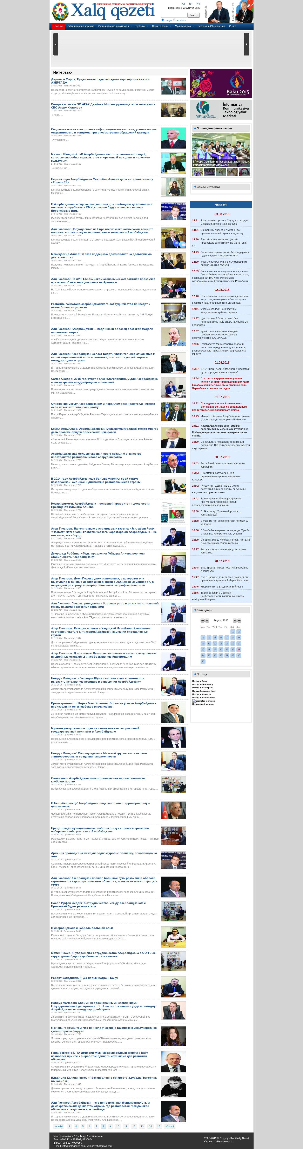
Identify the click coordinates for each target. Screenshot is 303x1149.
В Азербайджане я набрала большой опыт (82, 928)
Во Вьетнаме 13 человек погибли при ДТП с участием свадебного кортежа (225, 541)
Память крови (160, 26)
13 (142, 1126)
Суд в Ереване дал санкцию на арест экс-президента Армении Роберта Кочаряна (225, 579)
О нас (232, 26)
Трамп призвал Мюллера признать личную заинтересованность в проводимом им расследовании (217, 502)
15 (158, 1126)
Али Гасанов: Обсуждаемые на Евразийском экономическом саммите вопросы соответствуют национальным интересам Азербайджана (102, 230)
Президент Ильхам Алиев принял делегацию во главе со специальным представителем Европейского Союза (219, 407)
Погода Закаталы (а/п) (203, 691)
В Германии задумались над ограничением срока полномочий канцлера (216, 476)
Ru (198, 3)
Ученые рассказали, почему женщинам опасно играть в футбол (224, 263)
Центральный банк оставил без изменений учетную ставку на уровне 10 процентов (220, 322)
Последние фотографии (214, 128)
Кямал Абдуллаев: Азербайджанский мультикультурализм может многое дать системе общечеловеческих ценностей (104, 430)
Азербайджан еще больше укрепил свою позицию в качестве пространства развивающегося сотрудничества (96, 455)
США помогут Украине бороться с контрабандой (220, 513)
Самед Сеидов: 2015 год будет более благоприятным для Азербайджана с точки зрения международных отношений (104, 380)
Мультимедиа (183, 26)
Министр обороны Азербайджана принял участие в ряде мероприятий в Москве (225, 418)
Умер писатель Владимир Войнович (222, 586)
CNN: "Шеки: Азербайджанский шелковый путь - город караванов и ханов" (225, 371)
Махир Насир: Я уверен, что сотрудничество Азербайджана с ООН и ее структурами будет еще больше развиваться (103, 954)
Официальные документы (113, 26)
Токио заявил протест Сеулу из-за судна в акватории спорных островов (224, 222)
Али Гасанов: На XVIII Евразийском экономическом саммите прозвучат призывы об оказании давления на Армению (103, 280)
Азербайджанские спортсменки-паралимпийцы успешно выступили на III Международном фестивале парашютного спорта (220, 430)
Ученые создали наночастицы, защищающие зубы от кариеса (219, 311)
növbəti (170, 1126)
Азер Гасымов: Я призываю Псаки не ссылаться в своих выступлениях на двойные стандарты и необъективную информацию (104, 655)
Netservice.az (225, 1141)
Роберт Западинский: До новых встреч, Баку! (84, 977)
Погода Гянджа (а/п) (202, 684)
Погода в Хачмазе (201, 694)
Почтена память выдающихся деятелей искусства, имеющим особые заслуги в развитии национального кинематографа (220, 299)
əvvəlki (59, 1126)
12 (134, 1126)
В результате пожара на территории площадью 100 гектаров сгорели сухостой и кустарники (221, 445)
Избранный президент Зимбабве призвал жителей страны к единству (222, 232)
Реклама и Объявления (211, 26)
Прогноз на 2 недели (203, 704)
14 (150, 1126)
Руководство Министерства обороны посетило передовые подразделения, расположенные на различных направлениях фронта (219, 349)
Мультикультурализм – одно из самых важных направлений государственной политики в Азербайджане (95, 730)
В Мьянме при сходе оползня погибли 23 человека (225, 522)
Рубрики (140, 26)
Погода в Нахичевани (203, 697)
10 (117, 1126)
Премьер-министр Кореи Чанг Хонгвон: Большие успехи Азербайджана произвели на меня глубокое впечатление (103, 705)
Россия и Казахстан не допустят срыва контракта (224, 551)
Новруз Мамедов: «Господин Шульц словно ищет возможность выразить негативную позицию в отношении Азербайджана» (97, 680)
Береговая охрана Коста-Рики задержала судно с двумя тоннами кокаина (225, 254)
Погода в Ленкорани (202, 688)
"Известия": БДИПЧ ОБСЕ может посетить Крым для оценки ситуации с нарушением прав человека (219, 489)
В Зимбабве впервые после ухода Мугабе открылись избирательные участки (225, 532)
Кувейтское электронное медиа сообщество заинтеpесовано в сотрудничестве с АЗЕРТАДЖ (215, 334)
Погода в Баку (199, 681)
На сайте (181, 20)
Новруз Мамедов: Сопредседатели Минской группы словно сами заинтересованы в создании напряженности (99, 754)
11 (125, 1126)
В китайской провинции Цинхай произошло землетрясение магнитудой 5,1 (219, 243)
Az (183, 3)
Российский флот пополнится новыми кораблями (223, 465)
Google (168, 20)
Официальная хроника (80, 26)
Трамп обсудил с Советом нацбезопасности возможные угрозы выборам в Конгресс (218, 596)
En (190, 3)
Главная (58, 26)
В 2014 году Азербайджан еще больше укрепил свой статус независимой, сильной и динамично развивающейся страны (96, 480)
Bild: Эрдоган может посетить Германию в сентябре (224, 569)
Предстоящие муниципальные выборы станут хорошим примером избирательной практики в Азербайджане (100, 829)
